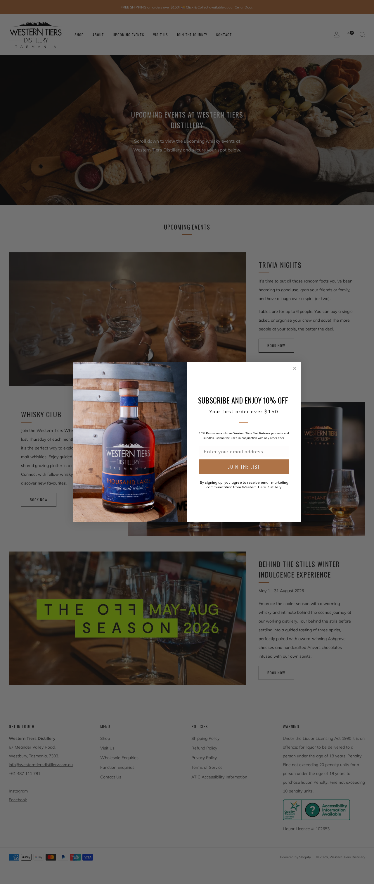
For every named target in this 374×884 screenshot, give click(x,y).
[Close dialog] (294, 368)
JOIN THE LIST (244, 466)
